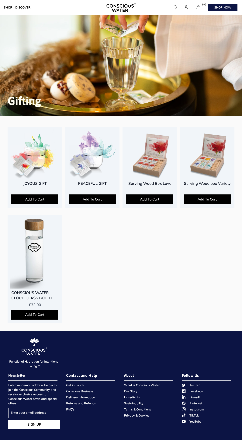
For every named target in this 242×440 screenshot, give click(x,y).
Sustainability (133, 403)
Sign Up (34, 424)
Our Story (130, 391)
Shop (8, 7)
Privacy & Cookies (136, 415)
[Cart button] (198, 7)
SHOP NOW (222, 7)
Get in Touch (75, 385)
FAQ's (70, 409)
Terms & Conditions (137, 409)
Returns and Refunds (81, 403)
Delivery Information (80, 397)
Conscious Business (79, 391)
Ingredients (132, 397)
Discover (22, 7)
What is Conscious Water (142, 385)
